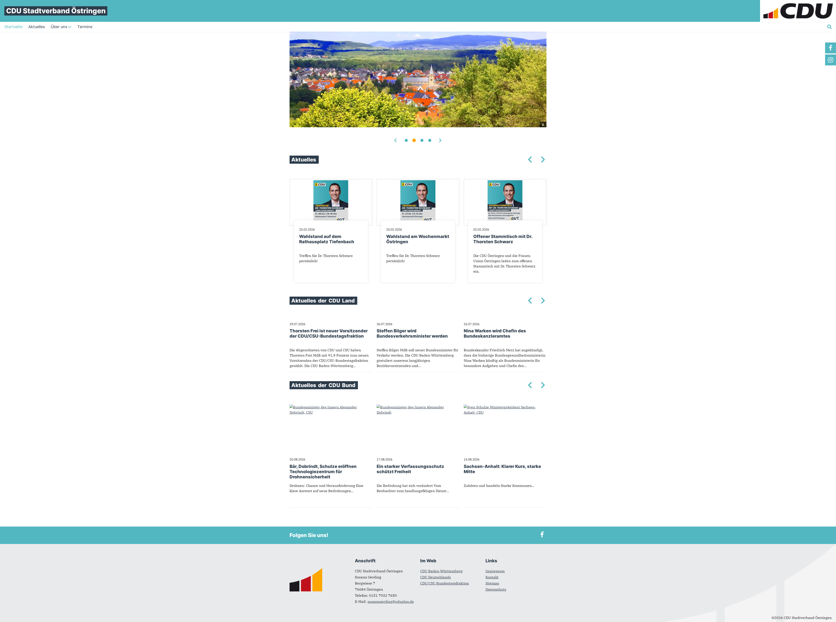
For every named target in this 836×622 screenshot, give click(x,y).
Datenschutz (495, 589)
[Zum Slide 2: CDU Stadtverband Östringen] (414, 140)
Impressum (495, 571)
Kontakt (492, 577)
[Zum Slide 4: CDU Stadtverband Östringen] (429, 140)
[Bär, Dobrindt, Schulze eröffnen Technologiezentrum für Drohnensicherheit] (331, 407)
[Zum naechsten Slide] (440, 140)
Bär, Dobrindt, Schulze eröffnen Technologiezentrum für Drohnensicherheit (323, 471)
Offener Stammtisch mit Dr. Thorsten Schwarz (502, 239)
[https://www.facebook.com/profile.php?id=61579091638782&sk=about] (830, 47)
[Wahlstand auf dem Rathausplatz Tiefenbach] (331, 181)
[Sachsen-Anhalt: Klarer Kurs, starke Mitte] (505, 407)
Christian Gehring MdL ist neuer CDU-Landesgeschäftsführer (330, 333)
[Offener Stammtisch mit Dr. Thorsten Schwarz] (505, 181)
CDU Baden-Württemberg (441, 571)
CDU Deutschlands (435, 577)
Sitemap (492, 583)
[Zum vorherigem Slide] (396, 140)
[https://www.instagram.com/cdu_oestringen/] (830, 59)
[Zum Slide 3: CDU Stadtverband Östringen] (421, 140)
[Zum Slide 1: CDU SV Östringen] (406, 140)
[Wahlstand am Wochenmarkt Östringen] (418, 181)
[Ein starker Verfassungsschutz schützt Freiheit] (418, 407)
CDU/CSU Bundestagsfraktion (444, 583)
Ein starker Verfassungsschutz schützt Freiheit (410, 469)
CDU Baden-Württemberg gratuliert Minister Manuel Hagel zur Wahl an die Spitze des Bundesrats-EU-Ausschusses (418, 338)
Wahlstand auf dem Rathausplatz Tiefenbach (326, 239)
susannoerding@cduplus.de (390, 601)
